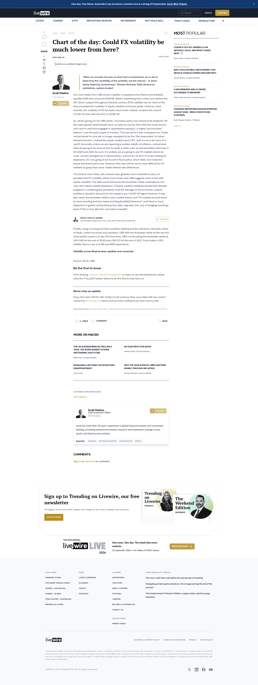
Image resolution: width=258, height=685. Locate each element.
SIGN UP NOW (54, 517)
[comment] (44, 44)
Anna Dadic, (179, 58)
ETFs (75, 20)
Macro (71, 33)
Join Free (222, 13)
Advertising (118, 577)
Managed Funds (53, 577)
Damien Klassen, (131, 373)
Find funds (182, 20)
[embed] (44, 56)
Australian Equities (108, 441)
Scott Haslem (61, 93)
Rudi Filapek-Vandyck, (183, 120)
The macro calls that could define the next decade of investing (174, 578)
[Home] (41, 13)
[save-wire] (166, 34)
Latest (40, 20)
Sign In (208, 13)
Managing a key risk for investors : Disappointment (94, 367)
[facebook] (44, 68)
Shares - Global (53, 593)
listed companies (87, 577)
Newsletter (207, 20)
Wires (62, 33)
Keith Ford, (77, 357)
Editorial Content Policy (147, 640)
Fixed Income (126, 441)
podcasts (83, 593)
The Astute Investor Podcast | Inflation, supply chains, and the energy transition (178, 595)
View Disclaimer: (81, 309)
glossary (83, 583)
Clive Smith (78, 373)
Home (55, 33)
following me (93, 301)
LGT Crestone (79, 397)
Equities (92, 441)
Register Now (180, 546)
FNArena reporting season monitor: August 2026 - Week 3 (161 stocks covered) (195, 112)
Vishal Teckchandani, (182, 97)
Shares (58, 20)
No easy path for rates (137, 347)
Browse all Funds (54, 604)
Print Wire (164, 56)
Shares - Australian (55, 588)
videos (82, 588)
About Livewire (120, 588)
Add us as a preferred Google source (72, 64)
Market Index (119, 623)
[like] (44, 36)
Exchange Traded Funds (57, 583)
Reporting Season (99, 20)
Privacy (192, 640)
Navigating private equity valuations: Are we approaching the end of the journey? (179, 586)
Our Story (117, 583)
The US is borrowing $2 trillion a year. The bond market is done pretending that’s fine (92, 350)
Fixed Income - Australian (58, 599)
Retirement (128, 20)
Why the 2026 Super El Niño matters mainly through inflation (145, 367)
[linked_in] (44, 72)
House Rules (206, 640)
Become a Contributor (123, 604)
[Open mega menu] (223, 21)
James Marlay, (179, 78)
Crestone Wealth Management (106, 274)
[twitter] (44, 64)
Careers (116, 599)
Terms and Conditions (174, 640)
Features (116, 593)
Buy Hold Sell (154, 20)
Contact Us (117, 610)
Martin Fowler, (130, 351)
